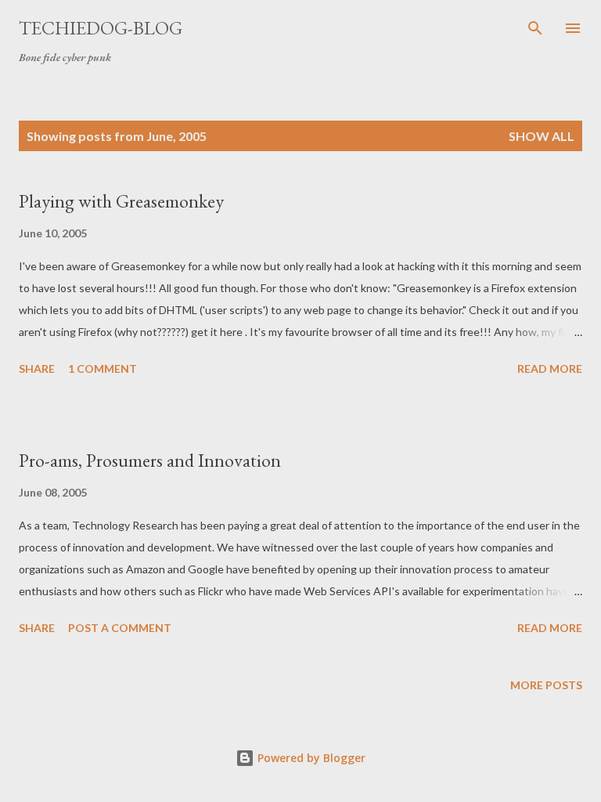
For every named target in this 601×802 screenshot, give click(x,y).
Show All (541, 135)
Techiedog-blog (100, 28)
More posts (546, 685)
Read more (549, 368)
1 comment (102, 368)
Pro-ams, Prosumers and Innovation (150, 460)
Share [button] (37, 368)
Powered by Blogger (309, 757)
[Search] (535, 28)
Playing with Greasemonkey (121, 201)
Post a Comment (119, 627)
